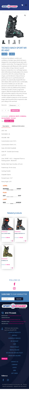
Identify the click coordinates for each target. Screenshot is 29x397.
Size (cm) (3, 105)
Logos (15, 367)
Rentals (14, 335)
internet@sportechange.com (16, 323)
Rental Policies (14, 350)
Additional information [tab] (18, 126)
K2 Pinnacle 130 (4, 260)
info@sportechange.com (14, 315)
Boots (17, 116)
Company (14, 364)
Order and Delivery (14, 355)
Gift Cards (14, 373)
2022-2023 (9, 121)
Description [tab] (6, 126)
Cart (14, 344)
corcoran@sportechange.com (18, 321)
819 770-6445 (10, 313)
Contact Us (14, 362)
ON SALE (13, 118)
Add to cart (15, 110)
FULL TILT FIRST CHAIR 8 (5, 233)
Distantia (23, 386)
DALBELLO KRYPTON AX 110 (20, 233)
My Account (14, 341)
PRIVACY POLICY (14, 347)
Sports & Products (14, 332)
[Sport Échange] (9, 7)
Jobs (14, 370)
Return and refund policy (14, 353)
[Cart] (22, 5)
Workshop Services (14, 338)
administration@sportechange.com (10, 319)
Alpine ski (12, 116)
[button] (25, 15)
